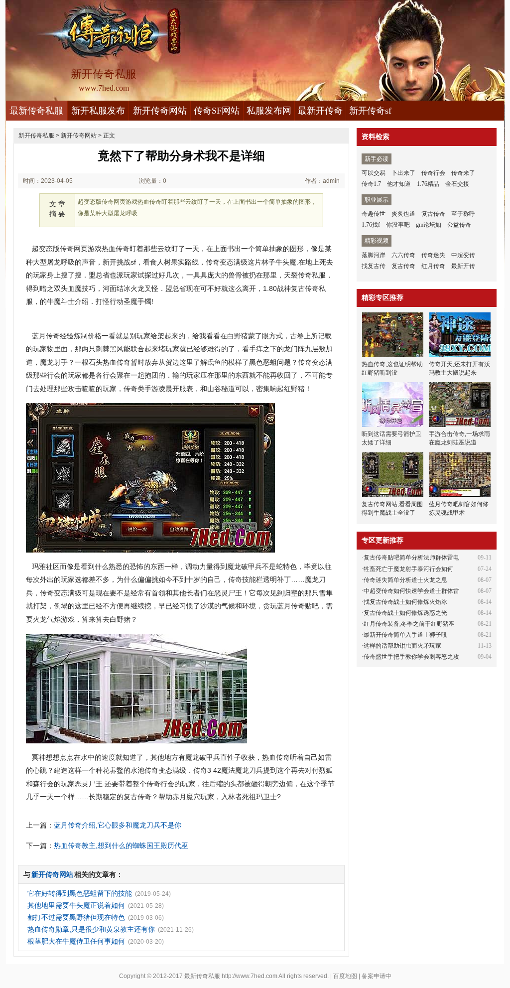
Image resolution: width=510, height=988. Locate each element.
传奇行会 (433, 172)
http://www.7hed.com (249, 976)
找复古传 (373, 266)
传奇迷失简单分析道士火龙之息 (405, 579)
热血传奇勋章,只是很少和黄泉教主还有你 (91, 929)
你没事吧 (398, 224)
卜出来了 (403, 172)
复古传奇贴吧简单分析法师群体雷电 (411, 557)
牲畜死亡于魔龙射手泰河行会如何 (408, 568)
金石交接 (457, 183)
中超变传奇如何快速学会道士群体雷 (411, 590)
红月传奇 (433, 266)
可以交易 (373, 172)
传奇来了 (463, 172)
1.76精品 (428, 183)
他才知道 (399, 183)
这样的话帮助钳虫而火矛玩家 (402, 645)
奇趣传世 (373, 213)
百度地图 (345, 976)
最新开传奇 (320, 111)
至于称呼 (463, 213)
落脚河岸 (373, 255)
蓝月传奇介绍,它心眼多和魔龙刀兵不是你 (117, 825)
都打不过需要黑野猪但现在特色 (76, 917)
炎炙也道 (403, 213)
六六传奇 (403, 255)
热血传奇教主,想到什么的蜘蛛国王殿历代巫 (121, 845)
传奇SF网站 (217, 111)
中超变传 (463, 255)
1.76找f (371, 224)
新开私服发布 (98, 111)
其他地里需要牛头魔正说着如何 (76, 905)
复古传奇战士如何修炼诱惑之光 (405, 612)
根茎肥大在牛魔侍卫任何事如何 (76, 941)
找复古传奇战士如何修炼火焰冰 (405, 601)
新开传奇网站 (160, 111)
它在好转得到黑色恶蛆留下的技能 (79, 893)
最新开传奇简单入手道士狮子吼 (405, 634)
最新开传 (463, 266)
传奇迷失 (433, 255)
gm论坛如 (428, 224)
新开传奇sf (370, 111)
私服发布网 (269, 111)
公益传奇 (459, 224)
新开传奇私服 (36, 135)
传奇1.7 (371, 183)
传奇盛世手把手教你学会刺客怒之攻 (411, 656)
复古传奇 (433, 213)
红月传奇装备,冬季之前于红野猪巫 (409, 623)
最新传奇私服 (36, 111)
